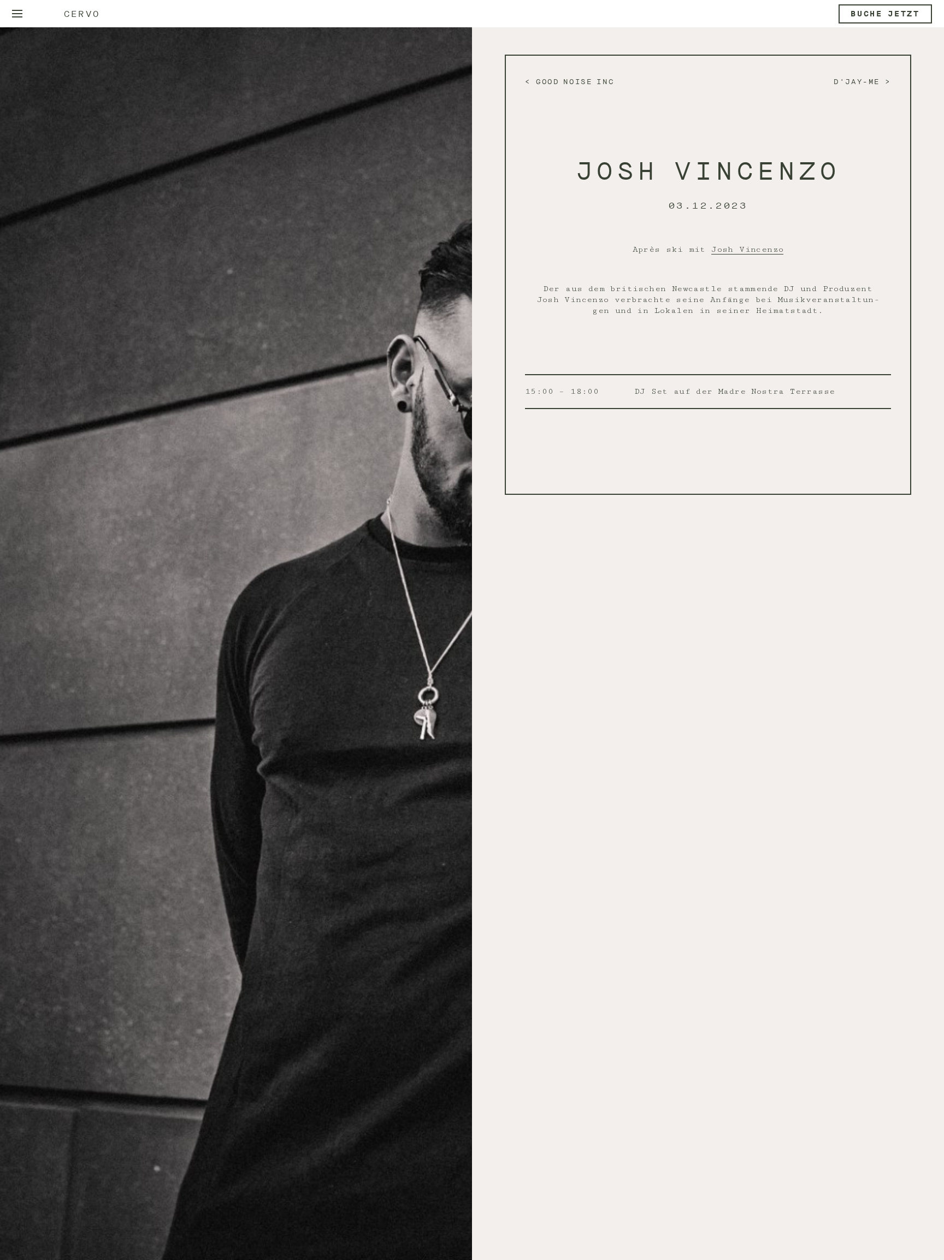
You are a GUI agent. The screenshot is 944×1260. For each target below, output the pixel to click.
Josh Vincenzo (747, 249)
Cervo (82, 14)
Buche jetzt (885, 14)
